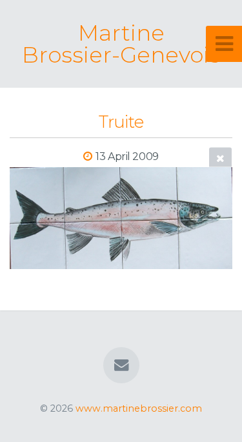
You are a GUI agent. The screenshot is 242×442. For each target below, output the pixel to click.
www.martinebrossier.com (139, 408)
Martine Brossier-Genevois (121, 43)
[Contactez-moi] (121, 365)
